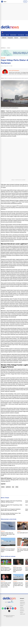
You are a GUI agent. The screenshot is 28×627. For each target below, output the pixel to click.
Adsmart (4, 37)
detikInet (21, 605)
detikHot (21, 607)
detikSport (22, 608)
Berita (7, 34)
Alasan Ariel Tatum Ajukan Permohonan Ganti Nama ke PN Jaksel (17, 569)
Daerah (16, 37)
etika (17, 486)
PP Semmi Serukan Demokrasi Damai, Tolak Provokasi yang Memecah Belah (11, 514)
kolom (2, 486)
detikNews (3, 47)
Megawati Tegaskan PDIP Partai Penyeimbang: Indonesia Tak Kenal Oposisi (11, 501)
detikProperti (22, 614)
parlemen (8, 486)
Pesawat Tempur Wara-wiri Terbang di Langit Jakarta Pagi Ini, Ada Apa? (7, 534)
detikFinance (22, 603)
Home (3, 34)
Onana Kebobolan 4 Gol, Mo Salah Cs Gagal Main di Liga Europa (6, 569)
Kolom (8, 47)
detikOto (21, 612)
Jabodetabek (13, 34)
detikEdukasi (22, 602)
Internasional (21, 34)
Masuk (25, 1)
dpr (13, 486)
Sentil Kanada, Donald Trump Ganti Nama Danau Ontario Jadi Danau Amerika (6, 584)
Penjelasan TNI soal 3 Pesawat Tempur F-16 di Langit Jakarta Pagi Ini (8, 550)
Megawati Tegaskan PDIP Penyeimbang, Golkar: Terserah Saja (11, 505)
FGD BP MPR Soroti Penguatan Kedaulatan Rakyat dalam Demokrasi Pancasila (11, 510)
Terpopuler (10, 37)
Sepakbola (22, 610)
